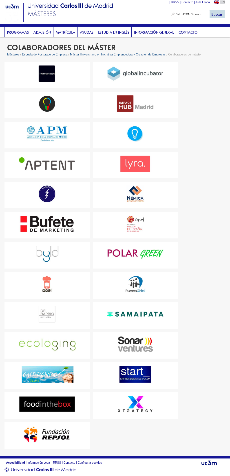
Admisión (42, 32)
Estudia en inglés (113, 32)
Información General (154, 32)
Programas (18, 32)
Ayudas (86, 32)
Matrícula (65, 32)
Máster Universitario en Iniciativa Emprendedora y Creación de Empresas (118, 54)
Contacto (188, 32)
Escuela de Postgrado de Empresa (44, 54)
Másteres (13, 54)
